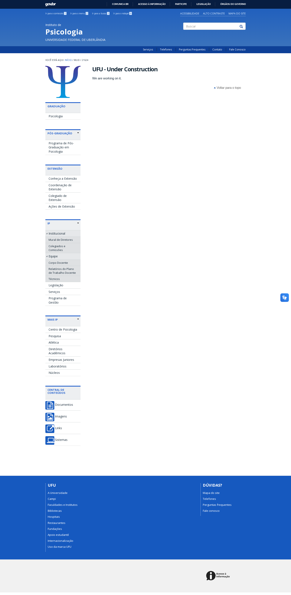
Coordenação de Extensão (60, 187)
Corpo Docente (58, 263)
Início (68, 60)
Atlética (54, 342)
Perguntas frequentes (217, 505)
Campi (52, 499)
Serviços (148, 49)
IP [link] (49, 223)
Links (58, 428)
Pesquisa (55, 336)
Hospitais (54, 517)
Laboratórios (57, 366)
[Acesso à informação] (218, 576)
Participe (181, 4)
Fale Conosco (237, 49)
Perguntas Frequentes (192, 49)
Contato (217, 49)
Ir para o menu (79, 13)
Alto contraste (214, 13)
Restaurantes (56, 523)
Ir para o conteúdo (55, 13)
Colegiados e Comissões (57, 248)
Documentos (64, 404)
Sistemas (61, 439)
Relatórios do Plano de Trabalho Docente (62, 271)
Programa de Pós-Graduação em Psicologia (61, 147)
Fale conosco (211, 511)
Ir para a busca (100, 13)
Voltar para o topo (228, 87)
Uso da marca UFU (59, 547)
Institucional (57, 233)
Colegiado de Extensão (58, 198)
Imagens (61, 416)
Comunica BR (120, 4)
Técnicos (54, 279)
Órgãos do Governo (233, 4)
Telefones (166, 49)
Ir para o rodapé (122, 13)
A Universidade (58, 493)
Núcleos (54, 373)
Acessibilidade (189, 13)
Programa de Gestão (58, 300)
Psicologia (56, 116)
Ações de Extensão (62, 206)
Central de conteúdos (56, 391)
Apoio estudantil (58, 535)
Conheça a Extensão (63, 178)
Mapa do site (237, 13)
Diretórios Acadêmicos (57, 351)
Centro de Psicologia (63, 329)
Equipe (53, 256)
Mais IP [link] (53, 319)
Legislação (203, 4)
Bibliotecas (55, 511)
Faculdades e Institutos (63, 505)
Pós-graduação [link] (60, 133)
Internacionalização (60, 541)
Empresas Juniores (61, 360)
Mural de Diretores (61, 240)
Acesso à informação (152, 4)
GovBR (49, 3)
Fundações (55, 529)
